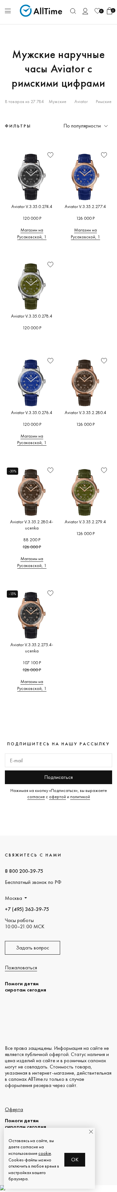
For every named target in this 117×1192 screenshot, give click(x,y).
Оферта (14, 1109)
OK (75, 1159)
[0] (97, 11)
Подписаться (58, 777)
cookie (44, 1153)
